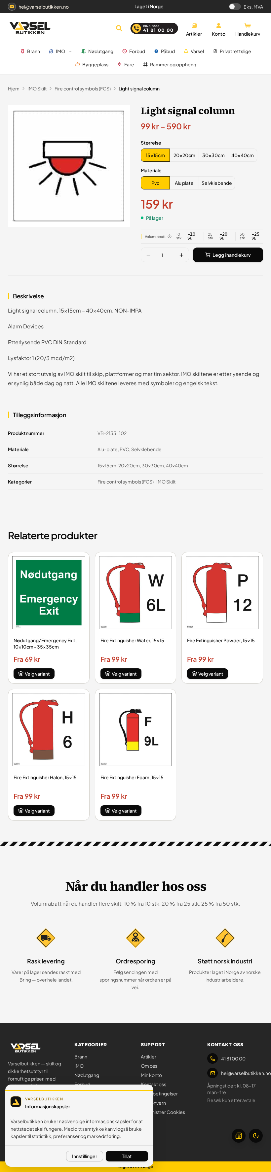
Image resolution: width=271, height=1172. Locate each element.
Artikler (148, 1056)
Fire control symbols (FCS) (83, 88)
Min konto (151, 1075)
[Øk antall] (181, 255)
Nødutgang (86, 1075)
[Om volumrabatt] (169, 236)
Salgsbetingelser (159, 1093)
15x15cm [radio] (155, 155)
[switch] (235, 6)
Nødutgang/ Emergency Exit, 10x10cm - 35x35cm (45, 643)
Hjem (13, 88)
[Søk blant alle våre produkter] (119, 28)
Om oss (149, 1066)
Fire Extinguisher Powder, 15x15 (221, 640)
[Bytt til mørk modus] (256, 1135)
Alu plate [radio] (184, 183)
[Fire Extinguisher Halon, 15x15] (48, 729)
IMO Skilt (37, 88)
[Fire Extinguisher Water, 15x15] (135, 592)
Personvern (153, 1103)
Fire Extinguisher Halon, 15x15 (45, 777)
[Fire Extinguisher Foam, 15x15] (135, 729)
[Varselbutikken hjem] (30, 28)
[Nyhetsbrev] (238, 1135)
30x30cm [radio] (213, 155)
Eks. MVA (253, 6)
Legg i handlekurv (232, 255)
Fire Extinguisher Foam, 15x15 (132, 777)
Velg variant (37, 674)
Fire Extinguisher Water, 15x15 (132, 640)
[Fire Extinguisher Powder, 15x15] (222, 592)
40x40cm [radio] (242, 155)
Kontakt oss (153, 1084)
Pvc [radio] (155, 183)
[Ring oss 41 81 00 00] (154, 28)
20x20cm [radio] (184, 155)
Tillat (127, 1156)
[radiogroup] (199, 155)
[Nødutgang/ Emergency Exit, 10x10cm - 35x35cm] (48, 592)
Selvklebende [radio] (217, 183)
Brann (80, 1056)
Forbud (82, 1084)
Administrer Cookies (163, 1112)
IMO (79, 1066)
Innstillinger (84, 1156)
